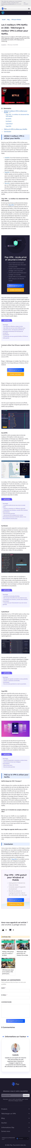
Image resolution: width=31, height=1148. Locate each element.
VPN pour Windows (16, 19)
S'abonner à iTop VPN (15, 904)
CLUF (3, 1139)
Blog (8, 19)
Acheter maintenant (15, 290)
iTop (3, 13)
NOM (3, 988)
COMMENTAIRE (6, 1002)
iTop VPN (4, 8)
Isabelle (3, 45)
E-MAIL (4, 995)
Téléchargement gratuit (15, 285)
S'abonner (26, 1095)
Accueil (3, 19)
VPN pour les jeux (7, 960)
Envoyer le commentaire (15, 1021)
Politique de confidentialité (8, 1137)
